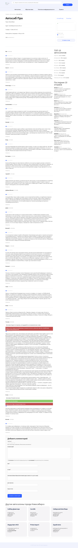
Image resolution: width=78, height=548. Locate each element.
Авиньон (61, 127)
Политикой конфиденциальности (21, 460)
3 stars (11, 443)
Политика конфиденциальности (46, 9)
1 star (8, 443)
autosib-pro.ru (11, 37)
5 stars (14, 443)
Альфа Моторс (63, 133)
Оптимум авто (63, 114)
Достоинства (10, 482)
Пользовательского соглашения (41, 460)
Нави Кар (62, 107)
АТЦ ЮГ (61, 87)
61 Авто (61, 120)
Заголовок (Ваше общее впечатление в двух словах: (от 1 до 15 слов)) (23, 475)
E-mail (9, 469)
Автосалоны (18, 9)
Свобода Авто (65, 140)
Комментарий (11, 446)
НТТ (61, 147)
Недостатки (10, 488)
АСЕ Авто (61, 100)
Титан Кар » (68, 18)
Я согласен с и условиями (29, 460)
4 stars (13, 443)
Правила (61, 9)
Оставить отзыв (66, 40)
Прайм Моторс (62, 94)
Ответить (7, 64)
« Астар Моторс (60, 18)
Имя (8, 463)
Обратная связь (29, 9)
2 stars (10, 443)
